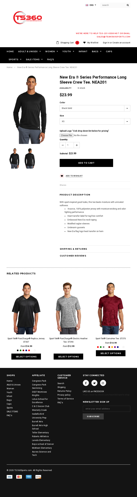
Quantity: (64, 139)
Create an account (121, 43)
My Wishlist (93, 43)
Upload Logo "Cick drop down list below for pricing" (84, 131)
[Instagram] (103, 383)
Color (62, 102)
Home (9, 67)
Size (62, 116)
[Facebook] (86, 383)
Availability (65, 88)
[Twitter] (94, 383)
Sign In (106, 43)
